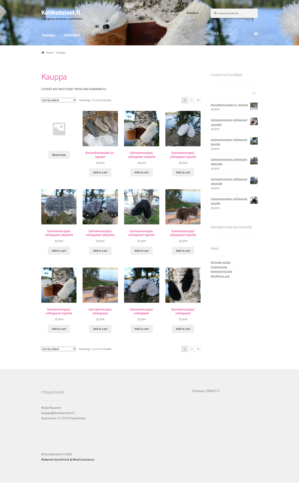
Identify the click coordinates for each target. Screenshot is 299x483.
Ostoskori (193, 13)
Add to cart (100, 172)
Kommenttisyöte (221, 271)
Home (49, 52)
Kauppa (176, 13)
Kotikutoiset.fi (60, 12)
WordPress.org (220, 276)
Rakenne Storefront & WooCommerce (67, 459)
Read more (59, 155)
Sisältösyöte (219, 267)
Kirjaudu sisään (221, 262)
